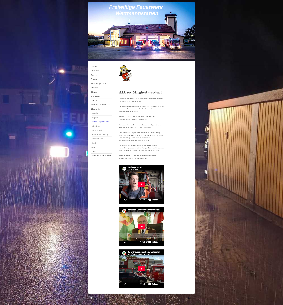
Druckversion (98, 298)
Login (190, 298)
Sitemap (106, 298)
